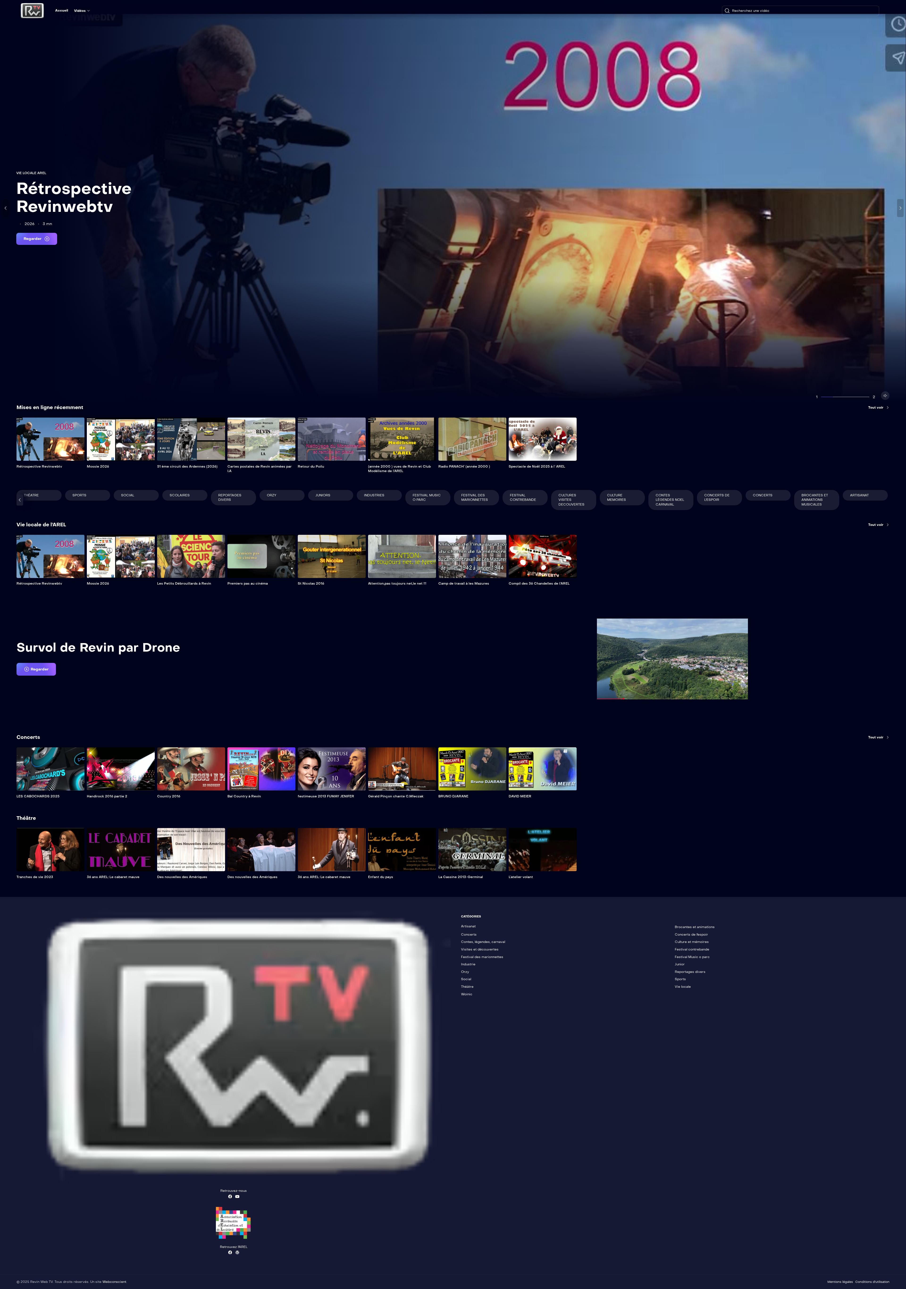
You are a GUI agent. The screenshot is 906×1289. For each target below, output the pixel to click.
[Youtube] (237, 1196)
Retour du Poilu (311, 467)
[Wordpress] (237, 1252)
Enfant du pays (380, 877)
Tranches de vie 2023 (35, 877)
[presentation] (5, 208)
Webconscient (114, 1282)
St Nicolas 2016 (311, 584)
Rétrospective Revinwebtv (74, 197)
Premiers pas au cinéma (247, 584)
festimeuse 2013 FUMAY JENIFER (326, 796)
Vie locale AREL (31, 173)
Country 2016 (168, 796)
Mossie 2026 (98, 467)
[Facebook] (230, 1196)
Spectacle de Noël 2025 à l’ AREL (537, 467)
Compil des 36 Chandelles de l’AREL (539, 584)
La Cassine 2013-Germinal (460, 877)
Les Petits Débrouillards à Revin (184, 584)
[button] (36, 669)
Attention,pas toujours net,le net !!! (397, 584)
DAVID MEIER (520, 796)
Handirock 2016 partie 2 (107, 796)
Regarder (33, 238)
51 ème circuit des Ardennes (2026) (187, 467)
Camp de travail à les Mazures (463, 584)
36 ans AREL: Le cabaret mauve (113, 877)
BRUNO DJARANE (453, 796)
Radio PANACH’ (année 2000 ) (464, 467)
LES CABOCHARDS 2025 (38, 796)
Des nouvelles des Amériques (182, 877)
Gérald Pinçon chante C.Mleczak (396, 796)
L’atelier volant (521, 877)
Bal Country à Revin (244, 796)
